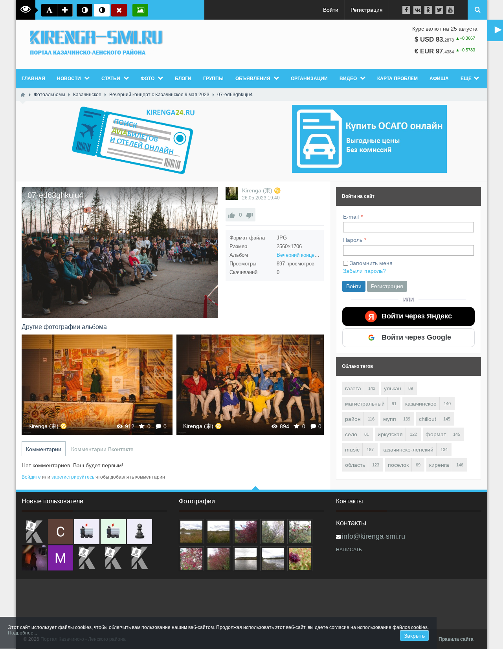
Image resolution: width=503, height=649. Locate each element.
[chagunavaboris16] (139, 531)
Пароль (352, 240)
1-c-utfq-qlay (97, 384)
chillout (427, 419)
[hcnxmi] (113, 531)
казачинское (421, 403)
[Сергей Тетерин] (60, 531)
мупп (389, 419)
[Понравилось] (231, 214)
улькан (392, 388)
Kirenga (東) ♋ (261, 190)
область (355, 465)
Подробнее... (22, 633)
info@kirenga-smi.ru (373, 536)
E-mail (351, 217)
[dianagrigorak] (34, 557)
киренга (439, 465)
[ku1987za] (86, 531)
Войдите (31, 477)
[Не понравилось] (249, 214)
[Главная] (23, 94)
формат (436, 434)
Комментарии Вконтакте (102, 449)
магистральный (365, 403)
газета (353, 388)
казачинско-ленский (407, 449)
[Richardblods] (34, 531)
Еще (466, 78)
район (353, 419)
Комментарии (43, 449)
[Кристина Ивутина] (139, 557)
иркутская (390, 434)
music (352, 449)
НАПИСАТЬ (349, 549)
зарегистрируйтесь (72, 477)
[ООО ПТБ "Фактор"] (113, 557)
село (351, 434)
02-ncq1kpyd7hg (252, 384)
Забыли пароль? (364, 271)
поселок (398, 465)
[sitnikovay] (86, 557)
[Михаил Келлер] (60, 557)
